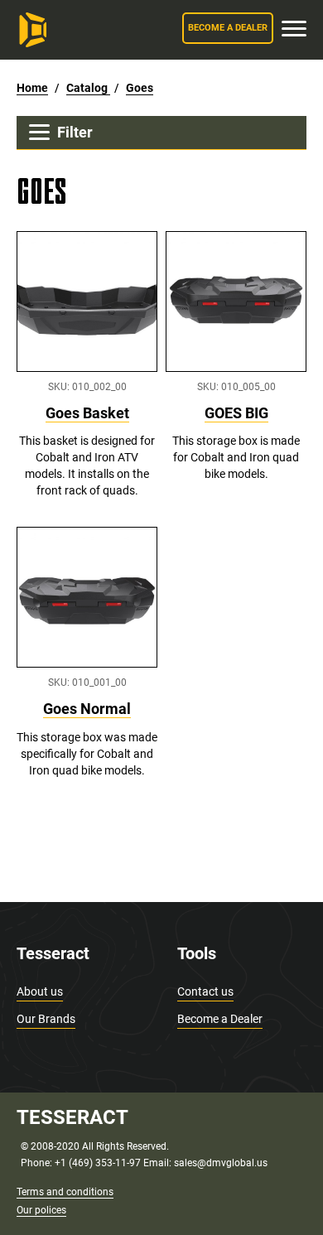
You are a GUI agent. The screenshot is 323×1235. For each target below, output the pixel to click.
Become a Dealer (220, 1018)
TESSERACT (72, 1117)
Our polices (41, 1210)
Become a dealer (228, 27)
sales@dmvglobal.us (221, 1163)
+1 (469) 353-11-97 (98, 1163)
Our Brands (46, 1018)
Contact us (205, 991)
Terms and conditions (65, 1192)
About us (40, 991)
